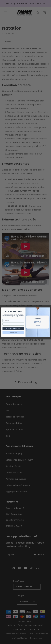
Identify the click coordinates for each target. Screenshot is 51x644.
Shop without (13, 332)
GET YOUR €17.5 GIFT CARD (13, 328)
